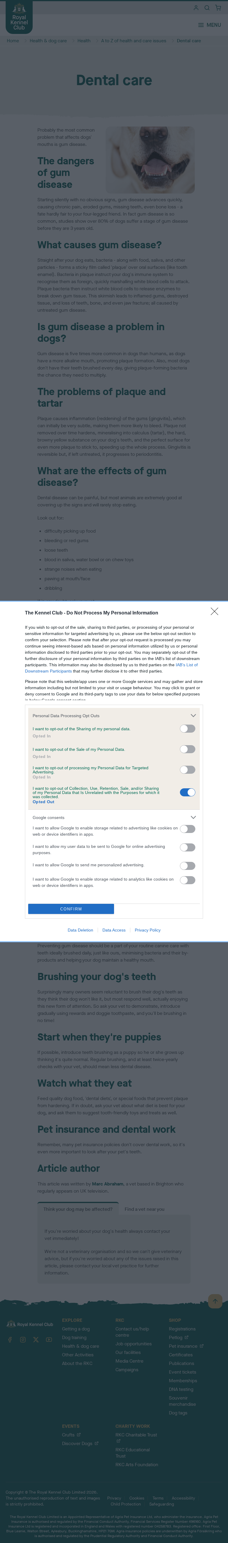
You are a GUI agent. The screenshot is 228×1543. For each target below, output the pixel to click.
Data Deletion (80, 930)
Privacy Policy (148, 930)
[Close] (216, 613)
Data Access (114, 930)
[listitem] (114, 715)
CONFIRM (71, 909)
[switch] (187, 729)
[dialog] (114, 771)
